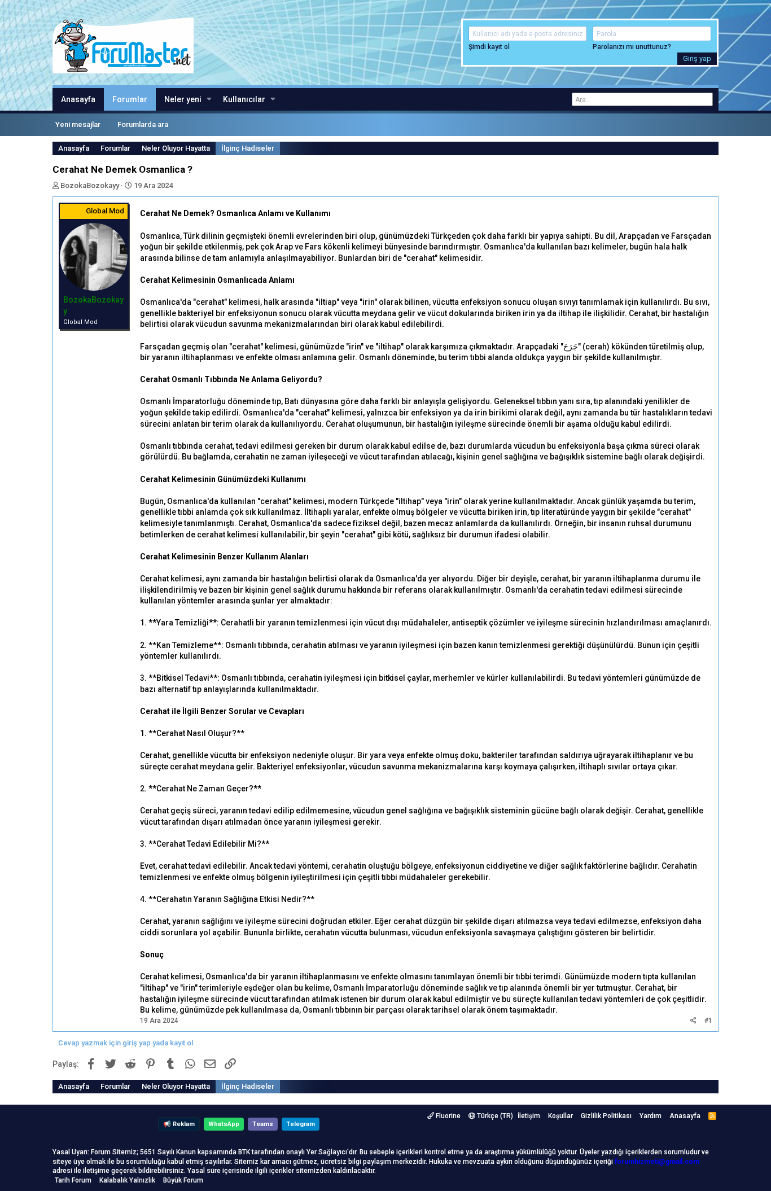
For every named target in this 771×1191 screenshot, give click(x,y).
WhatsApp (223, 1124)
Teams (262, 1124)
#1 (708, 1020)
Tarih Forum (73, 1180)
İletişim (529, 1116)
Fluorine (447, 1116)
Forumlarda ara (142, 124)
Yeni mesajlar (77, 124)
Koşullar (560, 1116)
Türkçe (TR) (494, 1116)
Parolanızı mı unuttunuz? (632, 47)
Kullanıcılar (244, 99)
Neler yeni (182, 99)
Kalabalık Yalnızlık (127, 1180)
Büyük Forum (183, 1180)
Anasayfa (78, 99)
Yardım (650, 1116)
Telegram (300, 1124)
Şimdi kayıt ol (489, 47)
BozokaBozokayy (89, 185)
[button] (209, 99)
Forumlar (129, 99)
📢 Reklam (179, 1124)
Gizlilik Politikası (606, 1116)
